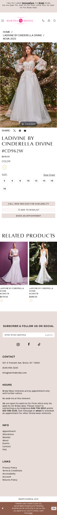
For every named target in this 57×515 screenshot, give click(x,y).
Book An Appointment (28, 216)
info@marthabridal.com (14, 373)
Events (6, 443)
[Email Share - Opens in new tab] (25, 131)
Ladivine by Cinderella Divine (22, 35)
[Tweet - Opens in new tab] (14, 130)
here (30, 513)
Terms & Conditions (12, 471)
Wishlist (6, 437)
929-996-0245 (9, 411)
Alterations (8, 434)
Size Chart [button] (49, 175)
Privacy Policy (9, 468)
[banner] (20, 20)
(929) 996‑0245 (10, 368)
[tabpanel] (28, 85)
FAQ (4, 450)
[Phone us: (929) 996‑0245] (43, 20)
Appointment (9, 431)
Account (6, 477)
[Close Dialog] (3, 508)
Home (6, 32)
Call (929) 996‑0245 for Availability (28, 204)
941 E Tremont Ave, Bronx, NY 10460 (21, 363)
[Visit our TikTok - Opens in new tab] (39, 344)
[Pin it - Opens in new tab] (20, 130)
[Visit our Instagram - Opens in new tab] (18, 344)
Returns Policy (9, 480)
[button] (49, 20)
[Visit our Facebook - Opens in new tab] (29, 344)
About (5, 441)
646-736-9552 (38, 408)
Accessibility (8, 474)
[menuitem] (43, 20)
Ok (54, 508)
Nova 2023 (9, 39)
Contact (6, 447)
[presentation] (14, 263)
